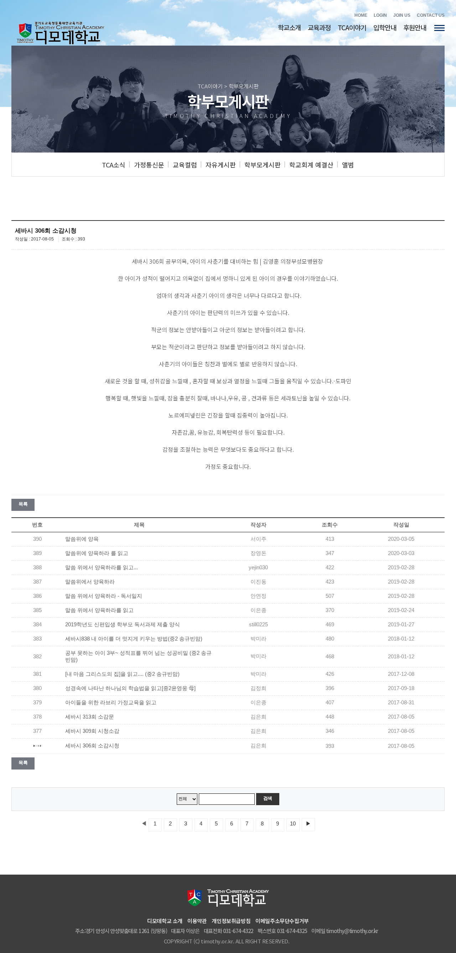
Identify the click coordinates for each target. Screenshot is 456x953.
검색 (267, 798)
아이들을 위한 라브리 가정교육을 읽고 (110, 702)
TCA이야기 (352, 27)
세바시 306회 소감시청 (92, 746)
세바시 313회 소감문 (89, 717)
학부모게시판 (262, 164)
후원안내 (414, 27)
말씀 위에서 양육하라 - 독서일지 (103, 596)
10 (293, 824)
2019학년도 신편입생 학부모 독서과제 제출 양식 (122, 624)
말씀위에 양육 (82, 539)
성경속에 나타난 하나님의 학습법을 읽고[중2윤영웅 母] (130, 688)
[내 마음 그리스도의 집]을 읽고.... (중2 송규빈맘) (122, 674)
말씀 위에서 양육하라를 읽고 (99, 610)
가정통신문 (149, 164)
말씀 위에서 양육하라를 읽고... (101, 567)
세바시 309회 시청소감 (92, 731)
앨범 (348, 164)
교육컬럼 (185, 164)
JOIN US (401, 15)
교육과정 (319, 27)
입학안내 (384, 27)
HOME (360, 15)
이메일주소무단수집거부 (282, 920)
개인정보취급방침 (231, 920)
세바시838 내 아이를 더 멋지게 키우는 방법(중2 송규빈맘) (133, 639)
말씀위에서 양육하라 (90, 582)
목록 (23, 504)
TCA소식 (113, 164)
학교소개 (289, 27)
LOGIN (380, 15)
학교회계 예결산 (311, 164)
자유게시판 (221, 164)
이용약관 (197, 920)
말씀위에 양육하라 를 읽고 (96, 553)
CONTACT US (431, 15)
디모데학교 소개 (164, 920)
